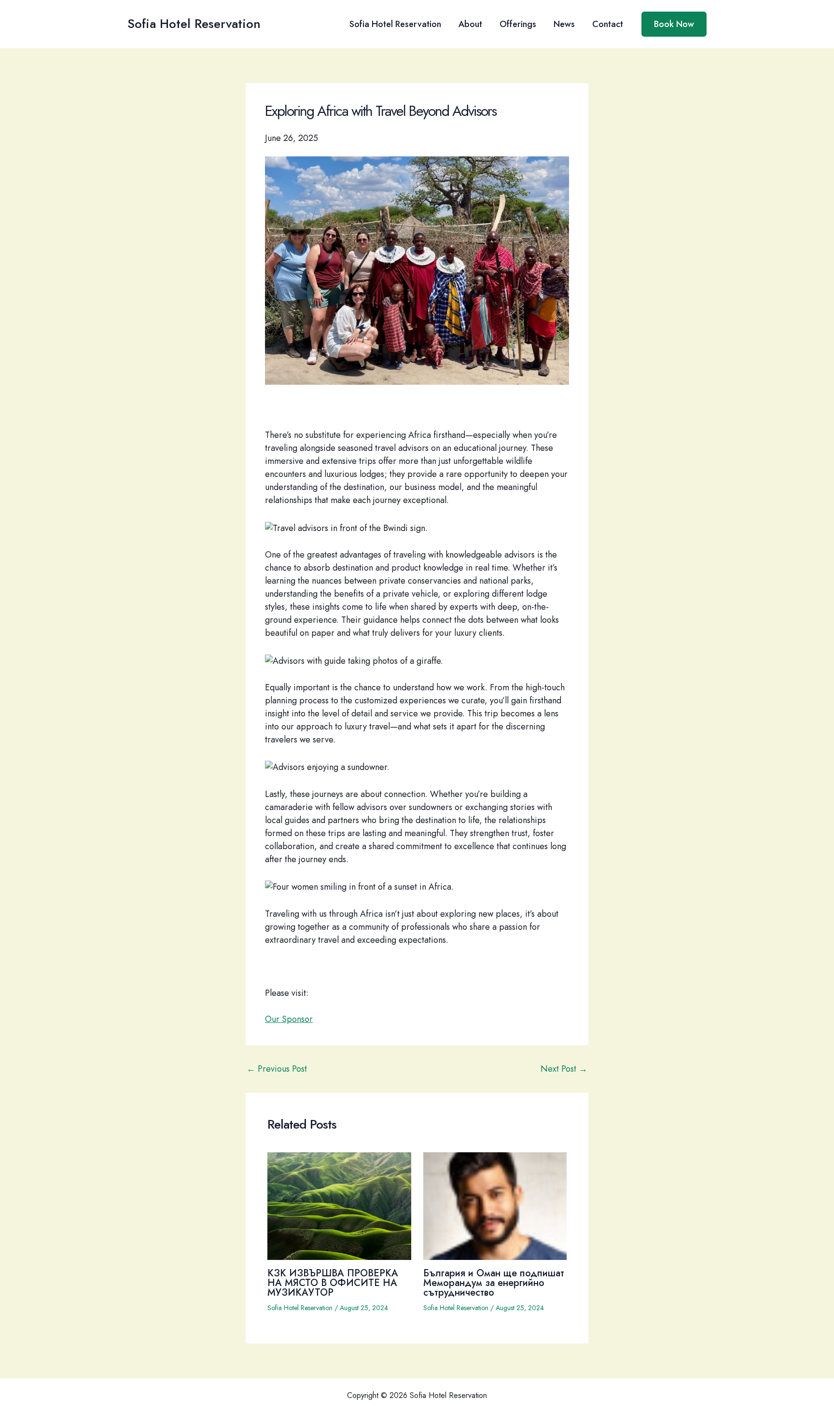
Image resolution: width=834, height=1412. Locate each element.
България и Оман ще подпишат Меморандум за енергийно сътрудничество (493, 1283)
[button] (674, 24)
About (470, 24)
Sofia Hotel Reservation (194, 23)
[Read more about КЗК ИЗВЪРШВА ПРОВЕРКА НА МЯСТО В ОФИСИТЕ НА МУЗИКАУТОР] (339, 1205)
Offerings (518, 24)
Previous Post (277, 1068)
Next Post (564, 1068)
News (564, 24)
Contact (607, 24)
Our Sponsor (289, 1019)
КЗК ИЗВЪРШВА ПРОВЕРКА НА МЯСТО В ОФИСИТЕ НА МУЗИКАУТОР (332, 1283)
